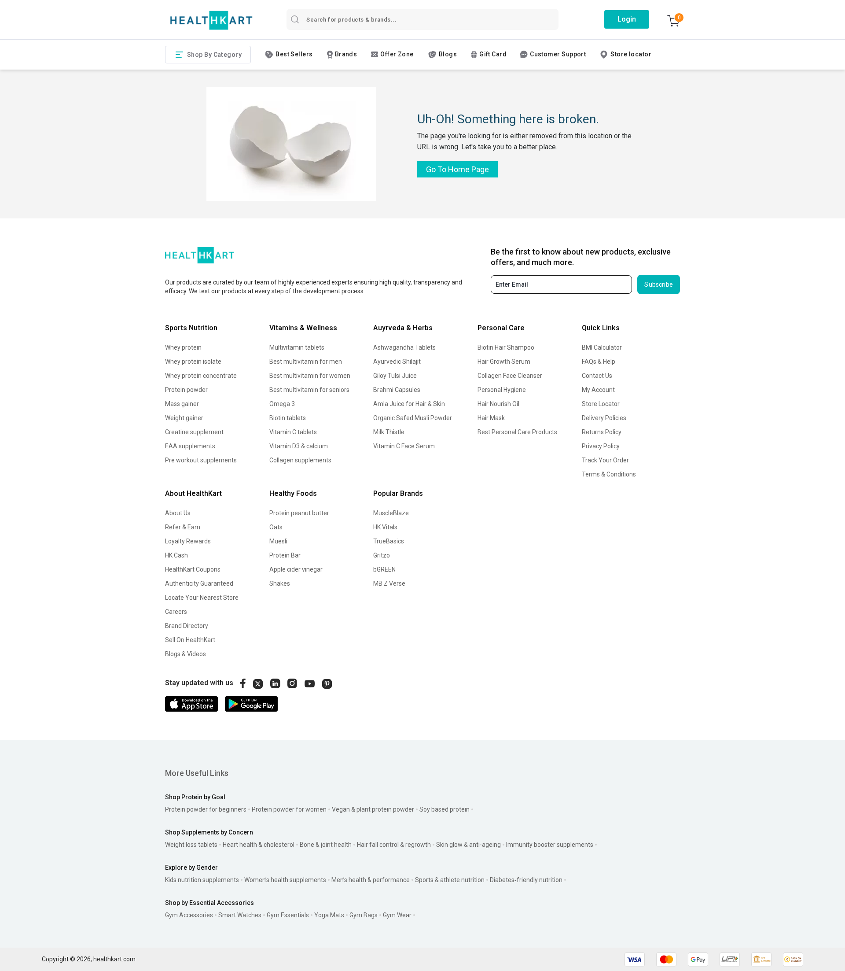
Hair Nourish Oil (498, 403)
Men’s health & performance (370, 879)
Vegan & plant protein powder (373, 809)
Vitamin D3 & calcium (298, 446)
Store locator (630, 54)
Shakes (279, 583)
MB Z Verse (389, 583)
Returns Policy (601, 432)
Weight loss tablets (191, 844)
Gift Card (493, 54)
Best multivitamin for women (309, 375)
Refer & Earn (182, 527)
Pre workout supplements (201, 460)
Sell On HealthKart (190, 639)
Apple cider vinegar (296, 569)
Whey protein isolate (193, 361)
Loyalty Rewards (188, 541)
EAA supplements (190, 446)
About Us (178, 513)
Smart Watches (239, 915)
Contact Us (597, 375)
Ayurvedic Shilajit (397, 361)
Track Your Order (605, 460)
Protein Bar (285, 555)
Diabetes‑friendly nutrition (526, 879)
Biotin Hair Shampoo (506, 347)
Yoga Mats (329, 915)
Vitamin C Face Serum (404, 446)
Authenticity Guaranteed (199, 583)
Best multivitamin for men (305, 361)
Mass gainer (182, 403)
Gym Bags (363, 915)
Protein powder (186, 389)
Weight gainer (184, 417)
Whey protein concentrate (201, 375)
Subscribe (658, 284)
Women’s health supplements (285, 879)
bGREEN (384, 569)
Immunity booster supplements (549, 844)
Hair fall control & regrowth (394, 844)
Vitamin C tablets (293, 432)
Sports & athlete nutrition (450, 879)
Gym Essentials (288, 915)
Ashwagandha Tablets (404, 347)
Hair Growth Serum (504, 361)
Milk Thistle (388, 432)
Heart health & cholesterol (258, 844)
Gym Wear (397, 915)
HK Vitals (385, 527)
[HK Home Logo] (211, 20)
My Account (598, 389)
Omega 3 (282, 403)
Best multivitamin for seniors (309, 389)
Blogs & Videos (185, 653)
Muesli (278, 541)
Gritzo (381, 555)
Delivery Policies (604, 417)
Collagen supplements (300, 460)
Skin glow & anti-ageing (468, 844)
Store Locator (601, 403)
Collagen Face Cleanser (510, 375)
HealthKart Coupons (192, 569)
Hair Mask (491, 417)
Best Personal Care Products (517, 432)
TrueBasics (388, 541)
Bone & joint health (326, 844)
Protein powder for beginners (205, 809)
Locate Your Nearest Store (202, 597)
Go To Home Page (457, 169)
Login (626, 19)
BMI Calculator (602, 347)
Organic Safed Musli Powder (412, 417)
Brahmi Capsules (396, 389)
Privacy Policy (601, 446)
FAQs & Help (598, 361)
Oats (276, 527)
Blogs (448, 54)
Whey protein (183, 347)
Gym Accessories (189, 915)
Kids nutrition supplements (202, 879)
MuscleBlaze (391, 513)
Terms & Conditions (609, 474)
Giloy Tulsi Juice (395, 375)
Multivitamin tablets (296, 347)
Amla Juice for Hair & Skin (409, 403)
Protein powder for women (289, 809)
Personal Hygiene (502, 389)
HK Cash (176, 555)
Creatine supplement (194, 432)
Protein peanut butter (299, 513)
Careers (176, 611)
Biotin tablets (287, 417)
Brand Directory (186, 625)
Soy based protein (444, 809)
